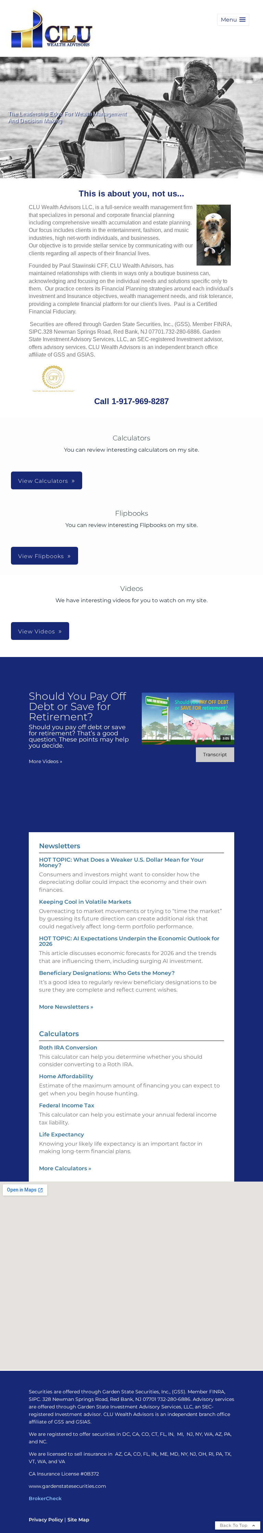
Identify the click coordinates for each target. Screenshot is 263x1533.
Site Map (78, 1520)
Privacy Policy (46, 1520)
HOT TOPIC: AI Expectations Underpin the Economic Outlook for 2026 (129, 941)
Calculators (59, 1034)
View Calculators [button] (43, 481)
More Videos (45, 761)
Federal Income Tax (66, 1105)
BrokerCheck (45, 1498)
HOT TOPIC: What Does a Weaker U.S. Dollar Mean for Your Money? (121, 862)
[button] (233, 20)
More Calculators (65, 1168)
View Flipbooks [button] (41, 556)
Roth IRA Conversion (68, 1047)
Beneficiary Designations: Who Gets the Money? (107, 973)
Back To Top (234, 1525)
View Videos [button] (36, 631)
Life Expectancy (61, 1134)
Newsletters (59, 846)
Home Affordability (66, 1076)
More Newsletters (66, 1007)
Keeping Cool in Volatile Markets (85, 902)
